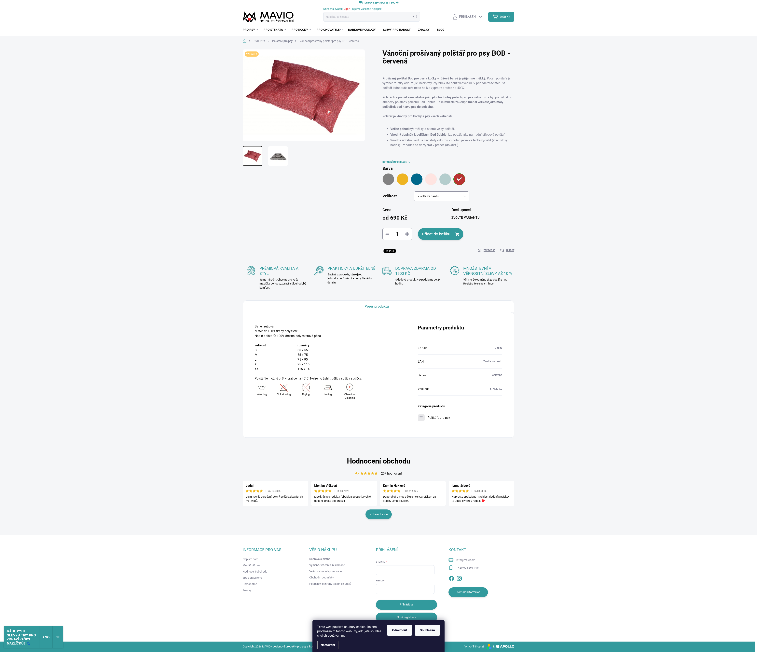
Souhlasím (427, 630)
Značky (247, 590)
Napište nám (250, 559)
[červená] (459, 179)
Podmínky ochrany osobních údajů (330, 583)
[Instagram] (459, 578)
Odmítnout (399, 630)
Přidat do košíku (436, 234)
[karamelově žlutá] (402, 179)
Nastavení (328, 645)
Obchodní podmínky (321, 577)
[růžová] (431, 179)
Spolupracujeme (252, 577)
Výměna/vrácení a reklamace (327, 565)
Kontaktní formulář (468, 592)
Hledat (415, 16)
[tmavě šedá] (388, 179)
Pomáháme (250, 584)
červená (497, 375)
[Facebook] (451, 578)
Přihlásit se (406, 604)
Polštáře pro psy (439, 418)
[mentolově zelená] (445, 179)
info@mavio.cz (465, 560)
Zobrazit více (379, 514)
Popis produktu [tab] (377, 306)
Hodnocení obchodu (378, 461)
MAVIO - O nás (251, 565)
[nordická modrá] (417, 179)
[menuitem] (251, 30)
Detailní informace (394, 162)
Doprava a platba (319, 559)
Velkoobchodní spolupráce (325, 571)
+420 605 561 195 (467, 567)
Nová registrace (406, 617)
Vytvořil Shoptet (474, 646)
